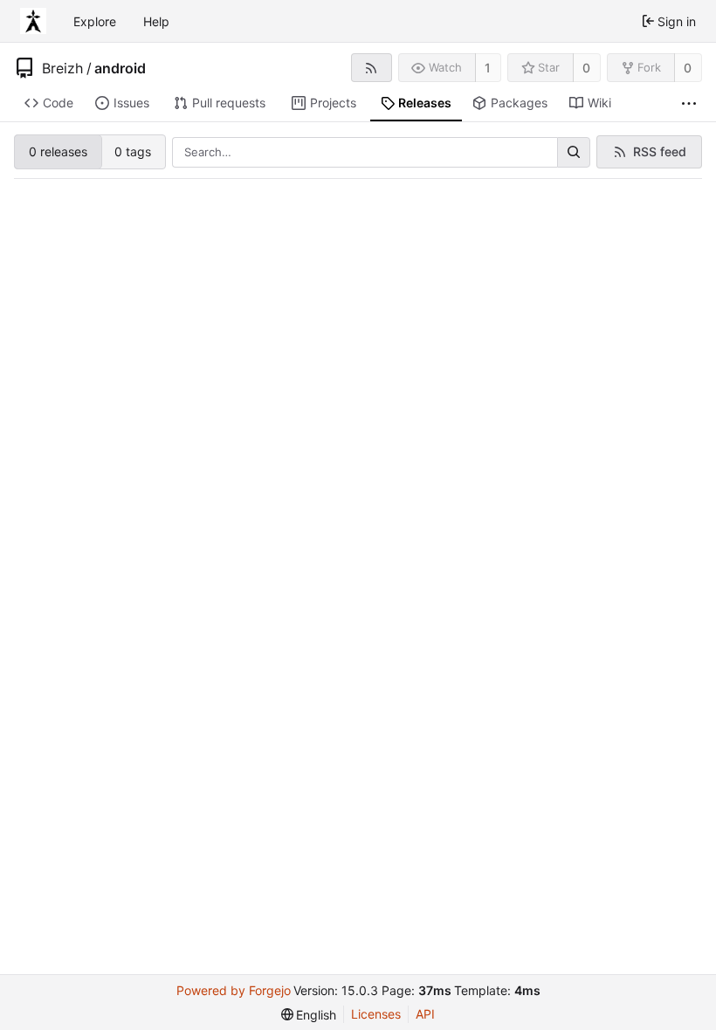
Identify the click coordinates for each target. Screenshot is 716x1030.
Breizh (62, 68)
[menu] (309, 1014)
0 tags (132, 151)
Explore (94, 21)
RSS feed (659, 151)
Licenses (376, 1013)
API (425, 1013)
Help (156, 21)
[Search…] (573, 152)
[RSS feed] (371, 67)
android (120, 68)
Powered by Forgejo (233, 990)
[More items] (689, 103)
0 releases (58, 151)
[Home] (33, 21)
